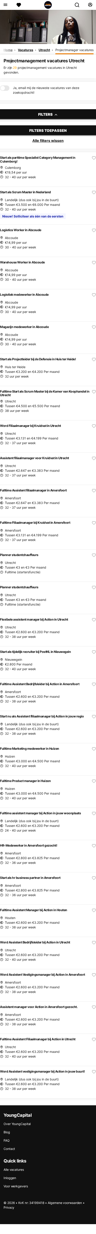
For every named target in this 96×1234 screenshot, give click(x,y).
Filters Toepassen (48, 130)
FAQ (7, 1140)
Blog (7, 1132)
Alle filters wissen (48, 140)
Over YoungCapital (17, 1124)
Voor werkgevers (16, 1186)
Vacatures (25, 50)
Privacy (9, 1207)
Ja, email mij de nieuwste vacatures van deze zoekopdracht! (46, 90)
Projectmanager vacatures (74, 50)
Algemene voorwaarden (65, 1203)
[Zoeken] (79, 4)
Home (8, 50)
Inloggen (10, 1178)
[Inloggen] (90, 5)
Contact (9, 1149)
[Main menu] (5, 5)
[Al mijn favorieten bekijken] (18, 4)
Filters (45, 114)
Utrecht (44, 50)
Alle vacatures (14, 1169)
